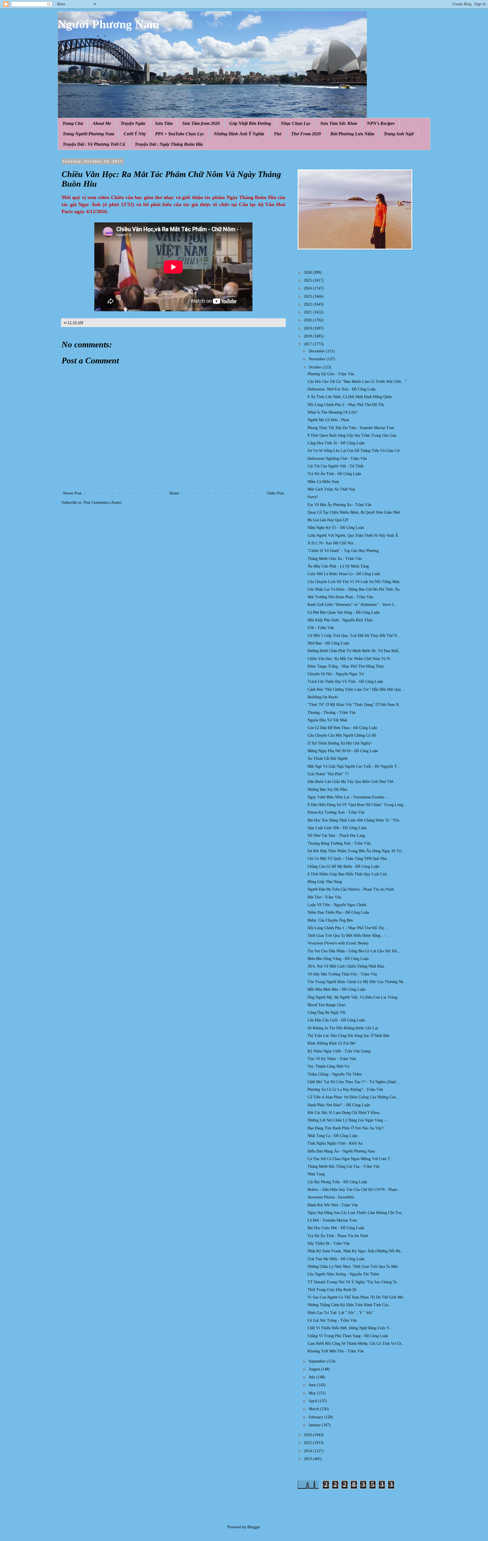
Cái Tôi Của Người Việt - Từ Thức (336, 466)
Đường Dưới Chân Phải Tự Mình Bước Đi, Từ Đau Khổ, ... (356, 651)
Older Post (275, 493)
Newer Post (72, 493)
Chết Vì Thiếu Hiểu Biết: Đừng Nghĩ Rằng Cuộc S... (350, 1328)
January (315, 1425)
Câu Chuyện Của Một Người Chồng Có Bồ (342, 735)
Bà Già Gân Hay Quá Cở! (328, 520)
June (313, 1385)
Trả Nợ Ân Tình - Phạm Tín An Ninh (338, 1236)
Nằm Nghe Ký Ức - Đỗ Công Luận (336, 528)
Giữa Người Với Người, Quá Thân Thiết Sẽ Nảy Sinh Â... (354, 535)
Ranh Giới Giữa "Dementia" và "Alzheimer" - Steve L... (353, 604)
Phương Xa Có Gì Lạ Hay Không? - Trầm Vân (345, 1089)
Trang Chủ (72, 123)
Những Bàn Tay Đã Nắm (327, 789)
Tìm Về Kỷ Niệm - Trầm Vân (332, 1059)
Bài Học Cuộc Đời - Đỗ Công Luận (336, 1228)
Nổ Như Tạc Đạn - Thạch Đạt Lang (336, 835)
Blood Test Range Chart (327, 1005)
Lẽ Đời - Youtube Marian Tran (332, 1220)
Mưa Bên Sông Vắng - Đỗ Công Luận (338, 959)
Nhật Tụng (316, 1174)
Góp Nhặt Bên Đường (250, 123)
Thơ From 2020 (306, 133)
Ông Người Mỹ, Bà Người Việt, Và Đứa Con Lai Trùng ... (355, 997)
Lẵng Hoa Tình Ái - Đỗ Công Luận (336, 443)
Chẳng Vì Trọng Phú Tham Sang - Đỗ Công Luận (348, 1336)
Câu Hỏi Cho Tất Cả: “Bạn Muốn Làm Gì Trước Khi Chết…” (357, 381)
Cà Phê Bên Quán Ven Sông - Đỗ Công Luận (344, 612)
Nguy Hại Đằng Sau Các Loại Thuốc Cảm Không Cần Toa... (356, 1213)
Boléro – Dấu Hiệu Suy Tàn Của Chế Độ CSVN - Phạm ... (355, 1189)
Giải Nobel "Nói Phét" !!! (328, 774)
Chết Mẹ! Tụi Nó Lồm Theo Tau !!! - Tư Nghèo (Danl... (353, 1082)
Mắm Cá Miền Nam (323, 482)
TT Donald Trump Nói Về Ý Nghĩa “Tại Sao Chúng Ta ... (354, 1282)
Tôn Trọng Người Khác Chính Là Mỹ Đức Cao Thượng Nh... (357, 982)
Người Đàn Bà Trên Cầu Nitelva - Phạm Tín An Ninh (351, 889)
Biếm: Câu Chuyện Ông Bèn (330, 920)
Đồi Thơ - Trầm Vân (324, 897)
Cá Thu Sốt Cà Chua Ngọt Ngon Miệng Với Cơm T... (350, 1159)
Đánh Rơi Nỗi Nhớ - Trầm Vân (333, 1205)
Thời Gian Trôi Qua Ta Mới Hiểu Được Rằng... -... (349, 935)
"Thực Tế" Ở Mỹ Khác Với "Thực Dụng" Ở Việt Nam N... (355, 705)
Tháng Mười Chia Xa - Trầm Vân (335, 559)
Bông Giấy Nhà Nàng (325, 882)
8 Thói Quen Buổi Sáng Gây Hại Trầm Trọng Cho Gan (352, 435)
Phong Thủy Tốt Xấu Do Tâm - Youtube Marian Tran (351, 428)
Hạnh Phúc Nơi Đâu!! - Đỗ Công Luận (339, 1105)
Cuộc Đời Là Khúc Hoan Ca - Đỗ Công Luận (344, 574)
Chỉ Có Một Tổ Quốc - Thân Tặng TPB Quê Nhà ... (349, 858)
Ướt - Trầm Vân (321, 628)
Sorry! (313, 497)
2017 (308, 344)
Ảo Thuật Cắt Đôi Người (328, 758)
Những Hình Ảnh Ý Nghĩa (239, 133)
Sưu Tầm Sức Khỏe (338, 123)
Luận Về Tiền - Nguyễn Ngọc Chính (337, 905)
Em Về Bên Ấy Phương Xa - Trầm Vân (339, 505)
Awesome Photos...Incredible (331, 1197)
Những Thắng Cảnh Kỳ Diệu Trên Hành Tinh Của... (350, 1305)
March (314, 1409)
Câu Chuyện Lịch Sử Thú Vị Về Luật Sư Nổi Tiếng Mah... (355, 582)
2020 (308, 320)
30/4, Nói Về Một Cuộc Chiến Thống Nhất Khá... (347, 966)
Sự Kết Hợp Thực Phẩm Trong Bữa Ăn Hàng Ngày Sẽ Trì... (356, 851)
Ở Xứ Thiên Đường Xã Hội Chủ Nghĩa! (340, 743)
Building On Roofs (323, 697)
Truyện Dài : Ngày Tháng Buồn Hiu (169, 144)
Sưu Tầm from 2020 (201, 123)
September (318, 1361)
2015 (308, 1443)
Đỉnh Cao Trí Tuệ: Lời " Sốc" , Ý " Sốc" (341, 1313)
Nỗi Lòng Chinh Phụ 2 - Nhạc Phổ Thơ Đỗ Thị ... (348, 405)
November (317, 359)
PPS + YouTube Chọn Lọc (179, 133)
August (315, 1369)
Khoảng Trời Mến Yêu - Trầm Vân (336, 1351)
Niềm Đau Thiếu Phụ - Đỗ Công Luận (338, 912)
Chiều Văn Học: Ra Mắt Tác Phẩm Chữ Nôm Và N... (350, 659)
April (313, 1401)
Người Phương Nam (108, 24)
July (312, 1377)
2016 (308, 1435)
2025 (308, 280)
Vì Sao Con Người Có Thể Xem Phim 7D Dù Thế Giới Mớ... (357, 1297)
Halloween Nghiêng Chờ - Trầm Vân (337, 458)
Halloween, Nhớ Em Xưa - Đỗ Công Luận (342, 389)
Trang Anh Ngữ (399, 133)
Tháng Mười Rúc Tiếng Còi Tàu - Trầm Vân (344, 1166)
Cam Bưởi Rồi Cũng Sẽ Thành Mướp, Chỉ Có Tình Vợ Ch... (356, 1343)
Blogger (253, 1527)
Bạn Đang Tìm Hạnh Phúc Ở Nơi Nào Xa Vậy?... (347, 1128)
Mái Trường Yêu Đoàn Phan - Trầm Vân (340, 597)
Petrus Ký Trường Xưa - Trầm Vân (336, 812)
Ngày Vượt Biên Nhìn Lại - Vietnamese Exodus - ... (349, 797)
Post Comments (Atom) (102, 502)
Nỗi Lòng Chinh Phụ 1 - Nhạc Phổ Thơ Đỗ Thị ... (348, 928)
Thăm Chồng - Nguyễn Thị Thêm (335, 1074)
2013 (308, 1459)
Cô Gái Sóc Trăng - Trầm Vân (332, 1320)
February (316, 1417)
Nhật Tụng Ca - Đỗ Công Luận (333, 1136)
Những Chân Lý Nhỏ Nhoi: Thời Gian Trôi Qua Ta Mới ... (355, 1266)
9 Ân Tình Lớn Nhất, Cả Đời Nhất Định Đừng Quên (350, 397)
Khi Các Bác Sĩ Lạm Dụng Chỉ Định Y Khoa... (345, 1113)
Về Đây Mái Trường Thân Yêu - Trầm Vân (342, 974)
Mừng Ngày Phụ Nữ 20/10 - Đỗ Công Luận (343, 751)
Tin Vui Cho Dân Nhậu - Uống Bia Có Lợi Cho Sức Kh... (354, 951)
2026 (308, 272)
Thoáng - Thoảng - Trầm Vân (332, 712)
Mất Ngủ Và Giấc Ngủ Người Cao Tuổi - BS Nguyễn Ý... (354, 766)
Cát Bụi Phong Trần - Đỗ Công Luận (337, 1182)
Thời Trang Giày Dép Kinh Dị (332, 1290)
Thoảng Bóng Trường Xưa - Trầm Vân (339, 843)
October (316, 367)
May (313, 1393)
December (317, 351)
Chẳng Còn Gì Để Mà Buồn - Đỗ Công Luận (343, 866)
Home (174, 493)
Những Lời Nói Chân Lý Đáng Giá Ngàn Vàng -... (348, 1120)
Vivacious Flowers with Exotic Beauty (338, 943)
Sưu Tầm (164, 123)
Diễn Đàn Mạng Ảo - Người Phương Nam (341, 1151)
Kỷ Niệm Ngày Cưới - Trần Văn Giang (339, 1051)
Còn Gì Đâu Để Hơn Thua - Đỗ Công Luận (342, 728)
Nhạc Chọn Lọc (296, 123)
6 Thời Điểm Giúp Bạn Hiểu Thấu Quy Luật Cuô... (349, 874)
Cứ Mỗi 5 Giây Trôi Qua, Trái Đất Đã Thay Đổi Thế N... (354, 635)
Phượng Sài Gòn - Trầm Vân (331, 374)
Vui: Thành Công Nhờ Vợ (328, 1066)
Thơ (278, 133)
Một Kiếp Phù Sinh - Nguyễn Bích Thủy (340, 620)
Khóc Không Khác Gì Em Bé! (332, 1043)
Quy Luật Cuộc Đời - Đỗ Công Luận (337, 828)
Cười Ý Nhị (134, 133)
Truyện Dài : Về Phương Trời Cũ (94, 144)
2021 (308, 312)
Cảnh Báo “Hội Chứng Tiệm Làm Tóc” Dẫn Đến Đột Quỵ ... (357, 689)
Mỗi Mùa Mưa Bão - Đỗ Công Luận (336, 989)
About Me (102, 123)
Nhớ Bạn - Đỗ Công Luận (328, 643)
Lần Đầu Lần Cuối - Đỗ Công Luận (336, 1020)
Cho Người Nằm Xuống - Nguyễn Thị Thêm (343, 1274)
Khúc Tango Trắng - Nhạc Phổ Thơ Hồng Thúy (346, 666)
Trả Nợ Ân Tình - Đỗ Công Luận (334, 474)
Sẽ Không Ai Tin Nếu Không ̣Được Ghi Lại (343, 1028)
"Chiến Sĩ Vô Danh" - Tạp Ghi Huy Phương (343, 551)
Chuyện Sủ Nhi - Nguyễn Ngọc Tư (336, 674)
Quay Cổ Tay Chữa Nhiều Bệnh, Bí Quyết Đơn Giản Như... (355, 512)
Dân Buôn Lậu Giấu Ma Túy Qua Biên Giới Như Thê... (352, 782)
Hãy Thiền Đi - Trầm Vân (329, 1243)
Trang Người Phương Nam (88, 133)
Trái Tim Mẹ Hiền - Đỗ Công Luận (336, 1259)
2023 (308, 296)
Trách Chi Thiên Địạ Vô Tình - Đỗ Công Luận (345, 681)
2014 (308, 1451)
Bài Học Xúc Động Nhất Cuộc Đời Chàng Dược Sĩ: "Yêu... (355, 820)
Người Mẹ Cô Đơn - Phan (328, 420)
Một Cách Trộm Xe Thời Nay (331, 489)
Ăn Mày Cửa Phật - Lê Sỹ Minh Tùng (338, 566)
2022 (308, 304)
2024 (308, 288)
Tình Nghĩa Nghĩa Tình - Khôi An (335, 1143)
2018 (308, 336)
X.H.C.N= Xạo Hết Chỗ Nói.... (333, 543)
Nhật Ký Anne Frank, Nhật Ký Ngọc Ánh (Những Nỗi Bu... (356, 1251)
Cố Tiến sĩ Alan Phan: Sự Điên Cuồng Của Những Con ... (354, 1097)
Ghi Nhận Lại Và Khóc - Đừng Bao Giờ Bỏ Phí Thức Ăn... (355, 589)
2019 (308, 328)
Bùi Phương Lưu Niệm (352, 133)
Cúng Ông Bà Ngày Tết (326, 1012)
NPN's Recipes (381, 123)
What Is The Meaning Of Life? (332, 412)
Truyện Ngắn (133, 123)
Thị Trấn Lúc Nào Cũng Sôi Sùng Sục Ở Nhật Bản (348, 1036)
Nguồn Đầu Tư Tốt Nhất (327, 720)
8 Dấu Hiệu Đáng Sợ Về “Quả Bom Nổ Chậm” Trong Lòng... (357, 805)
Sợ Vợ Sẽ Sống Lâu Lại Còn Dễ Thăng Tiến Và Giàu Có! (354, 451)
